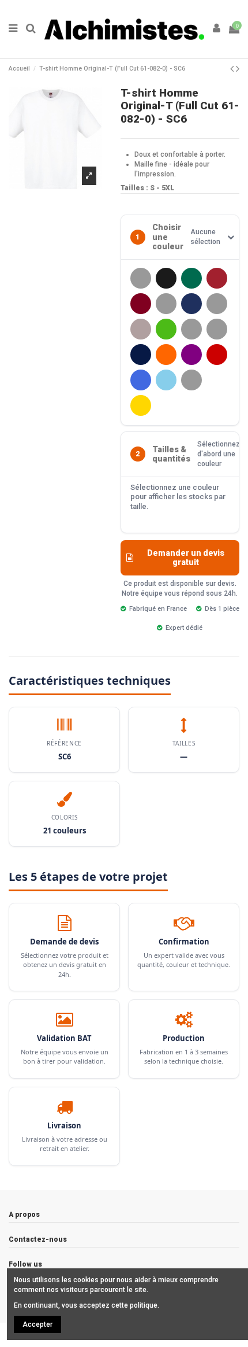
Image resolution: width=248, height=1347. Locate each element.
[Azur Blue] (140, 278)
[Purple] (191, 354)
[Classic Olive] (166, 303)
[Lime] (216, 329)
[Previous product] (233, 68)
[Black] (166, 278)
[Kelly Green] (166, 329)
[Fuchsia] (216, 303)
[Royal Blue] (140, 380)
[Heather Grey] (140, 329)
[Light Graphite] (191, 329)
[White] (216, 380)
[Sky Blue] (166, 380)
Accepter (37, 1324)
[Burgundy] (140, 303)
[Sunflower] (191, 380)
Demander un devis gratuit (185, 557)
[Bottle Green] (191, 278)
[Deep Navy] (191, 303)
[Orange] (166, 354)
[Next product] (237, 68)
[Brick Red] (216, 278)
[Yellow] (140, 405)
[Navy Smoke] (140, 354)
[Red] (216, 354)
